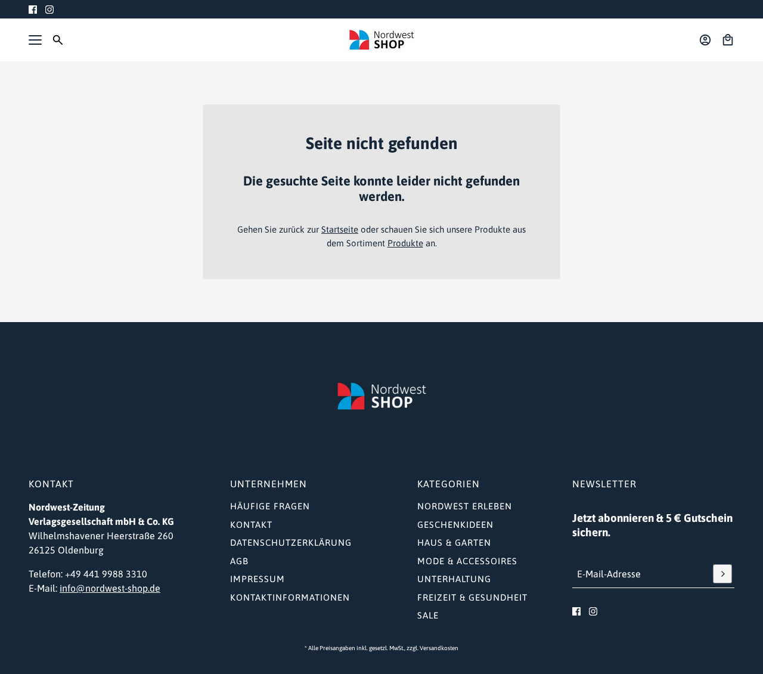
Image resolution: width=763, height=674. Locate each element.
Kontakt (251, 525)
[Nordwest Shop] (381, 40)
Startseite (339, 229)
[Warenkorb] (727, 40)
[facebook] (32, 9)
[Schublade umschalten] (35, 40)
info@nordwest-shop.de (110, 588)
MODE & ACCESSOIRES (467, 561)
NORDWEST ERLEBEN (464, 506)
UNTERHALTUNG (454, 579)
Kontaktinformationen (290, 597)
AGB (239, 561)
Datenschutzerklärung (291, 542)
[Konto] (705, 40)
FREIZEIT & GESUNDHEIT (472, 597)
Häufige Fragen (270, 506)
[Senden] (722, 573)
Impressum (257, 579)
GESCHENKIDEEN (455, 525)
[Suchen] (57, 40)
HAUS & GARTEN (454, 542)
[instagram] (49, 9)
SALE (428, 615)
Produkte (405, 243)
